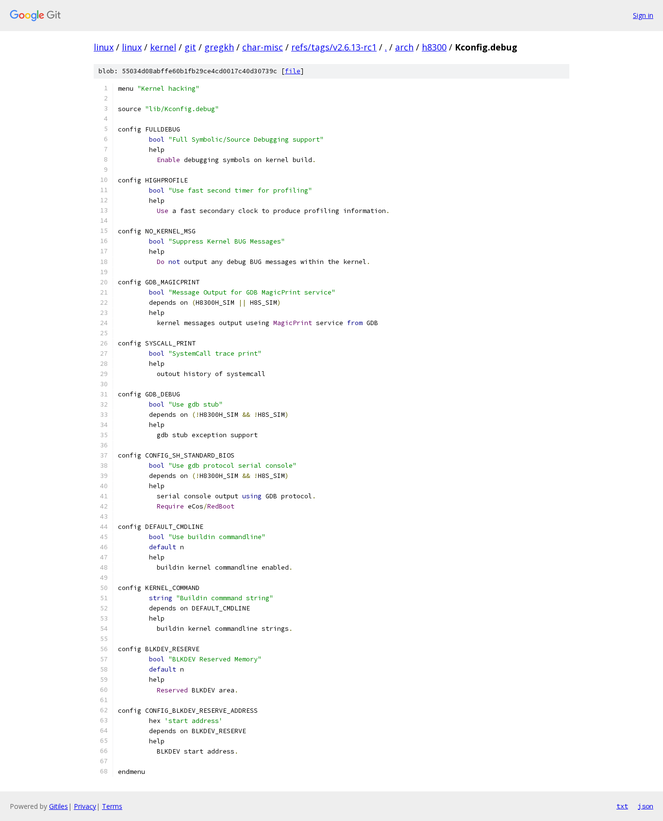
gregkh (219, 47)
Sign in (643, 15)
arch (404, 47)
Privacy (85, 806)
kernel (163, 47)
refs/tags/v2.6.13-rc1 (334, 47)
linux (104, 47)
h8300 (434, 47)
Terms (112, 806)
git (190, 47)
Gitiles (58, 806)
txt (622, 806)
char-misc (262, 47)
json (645, 806)
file (292, 71)
